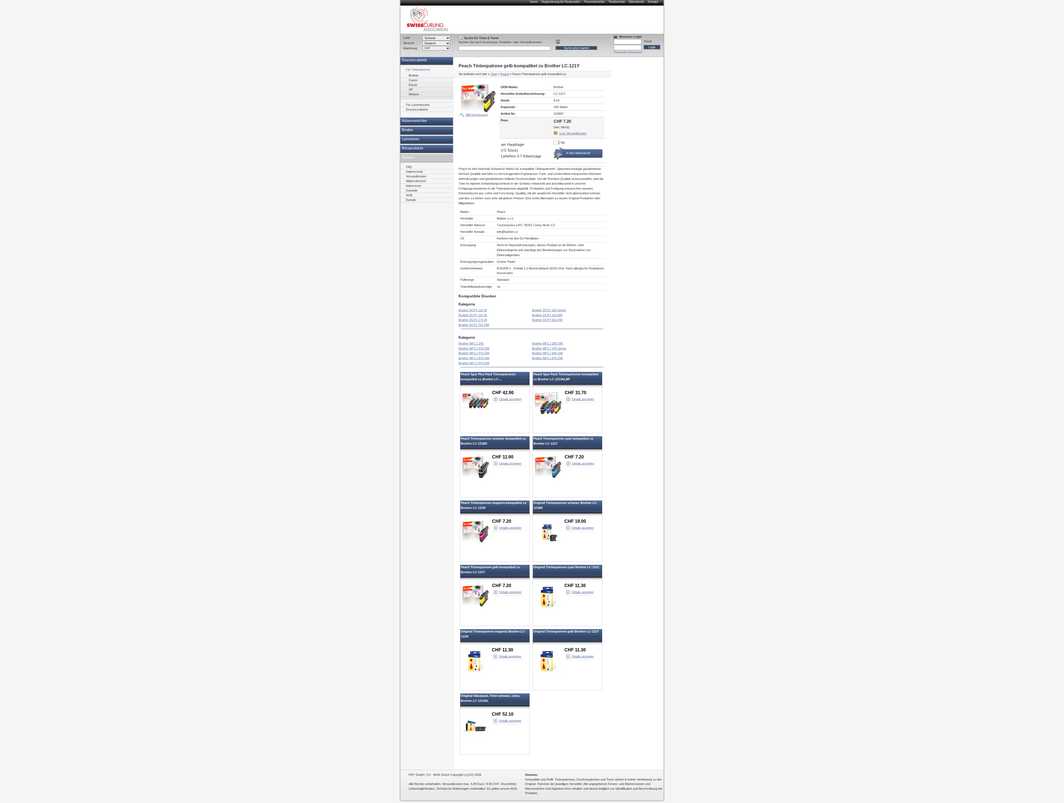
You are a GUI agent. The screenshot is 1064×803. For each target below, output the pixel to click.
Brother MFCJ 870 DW (474, 358)
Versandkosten (416, 176)
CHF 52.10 (502, 714)
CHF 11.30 (575, 585)
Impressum (413, 185)
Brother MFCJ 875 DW (547, 358)
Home (534, 1)
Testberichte (616, 1)
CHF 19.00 (575, 521)
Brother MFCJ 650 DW (547, 353)
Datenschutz (414, 171)
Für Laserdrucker (418, 104)
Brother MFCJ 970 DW (474, 363)
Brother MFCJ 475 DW (474, 353)
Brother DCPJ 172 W (473, 320)
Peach (504, 74)
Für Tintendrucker (418, 69)
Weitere (414, 94)
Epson (413, 84)
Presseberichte (594, 1)
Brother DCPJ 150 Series (549, 310)
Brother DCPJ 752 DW (474, 325)
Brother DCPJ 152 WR (547, 315)
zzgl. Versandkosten (573, 133)
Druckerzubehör (414, 60)
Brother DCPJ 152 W (473, 315)
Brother (414, 75)
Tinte (493, 74)
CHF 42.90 (503, 392)
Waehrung (410, 48)
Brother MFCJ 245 (471, 343)
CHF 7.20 (574, 457)
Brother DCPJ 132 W (473, 310)
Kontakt (653, 1)
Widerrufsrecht (416, 181)
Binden (407, 130)
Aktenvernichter (414, 121)
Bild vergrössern (477, 114)
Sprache (409, 43)
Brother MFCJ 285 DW (547, 343)
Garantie (412, 190)
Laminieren (410, 139)
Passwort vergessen (628, 52)
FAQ (409, 167)
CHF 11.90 (502, 457)
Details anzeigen (510, 399)
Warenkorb (636, 1)
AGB (409, 195)
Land (406, 37)
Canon (413, 80)
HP (411, 89)
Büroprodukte (412, 148)
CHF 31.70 (575, 392)
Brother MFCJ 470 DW (474, 348)
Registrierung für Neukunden (560, 1)
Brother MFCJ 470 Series (549, 348)
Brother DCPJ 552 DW (547, 320)
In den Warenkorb (578, 153)
